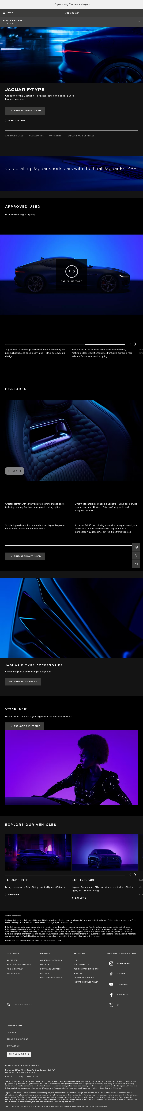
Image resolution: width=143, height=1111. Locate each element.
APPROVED (12, 960)
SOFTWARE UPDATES (50, 969)
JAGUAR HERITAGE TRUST (86, 982)
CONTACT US (13, 1046)
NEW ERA (78, 973)
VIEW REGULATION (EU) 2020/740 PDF (22, 1077)
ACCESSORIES (14, 973)
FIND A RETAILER (15, 969)
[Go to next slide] (135, 344)
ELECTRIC (45, 973)
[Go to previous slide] (130, 344)
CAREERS (11, 1032)
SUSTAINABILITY (81, 965)
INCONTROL (46, 965)
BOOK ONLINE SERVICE (51, 978)
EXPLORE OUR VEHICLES (19, 965)
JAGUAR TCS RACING (84, 978)
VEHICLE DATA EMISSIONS (86, 969)
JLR (75, 960)
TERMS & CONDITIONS (17, 1039)
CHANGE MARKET (15, 1026)
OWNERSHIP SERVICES (51, 960)
